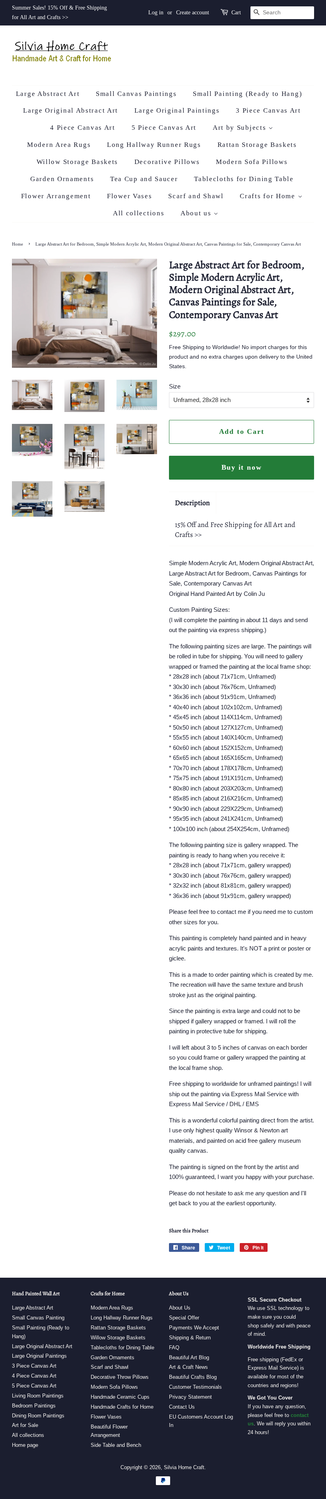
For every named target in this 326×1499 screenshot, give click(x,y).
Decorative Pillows (167, 162)
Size (174, 386)
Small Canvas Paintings (136, 94)
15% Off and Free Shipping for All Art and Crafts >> (235, 529)
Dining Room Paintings (38, 1416)
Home (17, 244)
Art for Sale (25, 1425)
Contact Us (182, 1407)
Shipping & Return (190, 1338)
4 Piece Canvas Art (82, 127)
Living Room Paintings (38, 1396)
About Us (179, 1308)
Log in (155, 13)
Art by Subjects (240, 127)
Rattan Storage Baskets (257, 144)
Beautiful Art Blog (189, 1357)
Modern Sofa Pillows (251, 162)
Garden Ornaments (62, 179)
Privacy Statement (190, 1397)
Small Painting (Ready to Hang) (247, 94)
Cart (236, 13)
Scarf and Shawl (196, 196)
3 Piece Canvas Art (268, 110)
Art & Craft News (188, 1367)
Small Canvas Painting (38, 1318)
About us (196, 213)
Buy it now (241, 467)
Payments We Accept (194, 1328)
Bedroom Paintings (34, 1406)
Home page (25, 1445)
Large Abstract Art (48, 94)
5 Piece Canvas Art (164, 127)
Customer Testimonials (195, 1387)
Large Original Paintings (177, 110)
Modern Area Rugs (59, 144)
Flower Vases (129, 196)
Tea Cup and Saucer (144, 179)
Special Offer (184, 1318)
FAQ (174, 1348)
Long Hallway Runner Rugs (154, 144)
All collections (139, 213)
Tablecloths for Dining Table (244, 179)
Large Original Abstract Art (70, 110)
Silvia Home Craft (184, 1467)
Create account (192, 13)
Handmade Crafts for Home (122, 1407)
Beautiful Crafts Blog (193, 1377)
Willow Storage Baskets (77, 162)
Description (192, 502)
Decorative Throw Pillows (120, 1377)
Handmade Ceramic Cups (120, 1397)
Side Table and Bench (116, 1445)
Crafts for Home (268, 196)
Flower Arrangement (56, 196)
